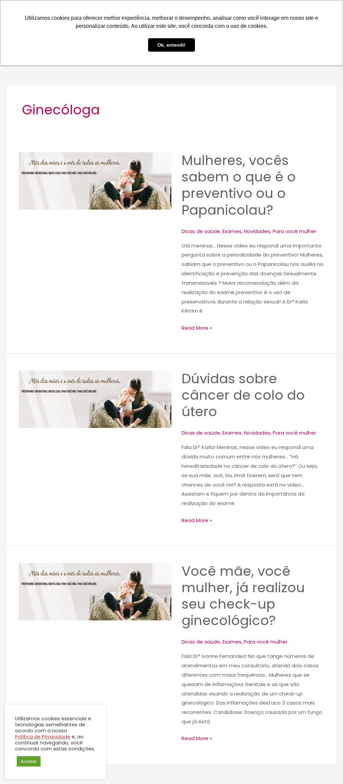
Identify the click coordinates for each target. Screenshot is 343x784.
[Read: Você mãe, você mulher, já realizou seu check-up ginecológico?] (95, 591)
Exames (232, 231)
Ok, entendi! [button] (171, 45)
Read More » (197, 327)
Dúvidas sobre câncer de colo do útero (243, 395)
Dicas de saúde (201, 231)
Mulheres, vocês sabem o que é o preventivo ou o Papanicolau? (239, 185)
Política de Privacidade (42, 737)
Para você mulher (294, 231)
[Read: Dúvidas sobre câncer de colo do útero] (95, 399)
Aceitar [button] (29, 761)
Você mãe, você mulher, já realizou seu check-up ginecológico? (243, 596)
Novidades (257, 231)
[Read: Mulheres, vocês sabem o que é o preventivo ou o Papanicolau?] (95, 181)
